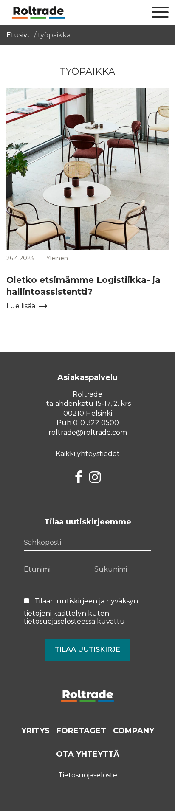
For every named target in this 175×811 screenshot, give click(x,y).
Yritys (35, 730)
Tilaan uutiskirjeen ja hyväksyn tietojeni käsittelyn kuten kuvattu (81, 611)
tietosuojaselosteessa (59, 621)
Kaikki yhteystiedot (88, 454)
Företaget (81, 730)
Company (133, 730)
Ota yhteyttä (87, 754)
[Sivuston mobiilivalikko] (160, 13)
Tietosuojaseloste (87, 775)
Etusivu (19, 35)
